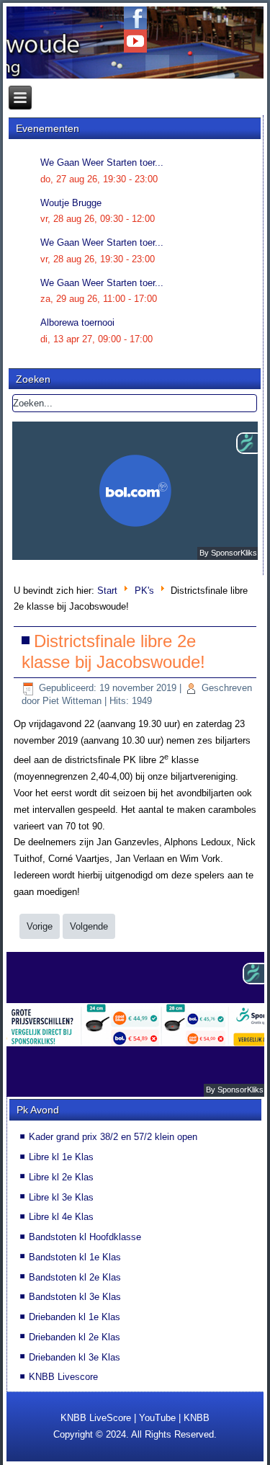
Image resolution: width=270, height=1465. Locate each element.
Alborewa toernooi (77, 322)
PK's (144, 590)
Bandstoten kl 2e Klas (75, 1277)
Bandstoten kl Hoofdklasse (85, 1237)
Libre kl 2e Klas (61, 1177)
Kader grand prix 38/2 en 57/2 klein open (113, 1136)
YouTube (157, 1417)
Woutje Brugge (71, 202)
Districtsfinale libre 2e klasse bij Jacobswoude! (113, 651)
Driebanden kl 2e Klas (74, 1337)
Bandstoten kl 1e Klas (75, 1257)
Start (107, 590)
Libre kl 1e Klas (61, 1157)
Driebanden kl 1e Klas (74, 1317)
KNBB (197, 1417)
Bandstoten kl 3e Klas (75, 1296)
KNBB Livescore (63, 1376)
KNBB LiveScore (95, 1417)
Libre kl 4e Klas (61, 1216)
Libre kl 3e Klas (61, 1197)
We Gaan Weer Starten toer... (101, 162)
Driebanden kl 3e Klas (74, 1357)
